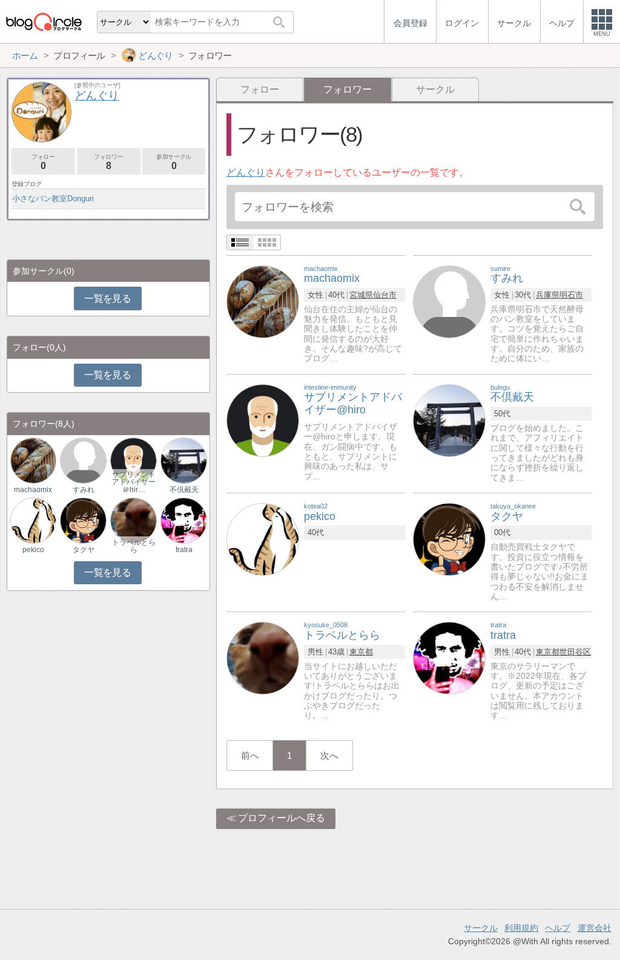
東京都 (361, 651)
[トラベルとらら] (262, 657)
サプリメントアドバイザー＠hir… (134, 482)
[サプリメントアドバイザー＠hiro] (133, 459)
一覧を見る (107, 298)
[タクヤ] (449, 538)
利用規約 (521, 928)
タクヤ (83, 549)
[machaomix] (262, 301)
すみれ (83, 489)
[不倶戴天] (449, 420)
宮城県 (361, 294)
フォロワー (108, 162)
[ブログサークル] (43, 21)
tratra (184, 549)
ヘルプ (557, 928)
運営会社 (595, 928)
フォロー (259, 89)
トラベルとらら (134, 546)
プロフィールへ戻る (281, 818)
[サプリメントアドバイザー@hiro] (262, 420)
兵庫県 (547, 294)
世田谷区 (575, 651)
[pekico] (262, 538)
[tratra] (449, 657)
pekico (33, 549)
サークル (435, 89)
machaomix (33, 489)
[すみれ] (449, 301)
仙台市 (385, 294)
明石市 (571, 294)
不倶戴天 (184, 489)
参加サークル (173, 162)
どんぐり (245, 172)
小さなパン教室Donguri (53, 198)
